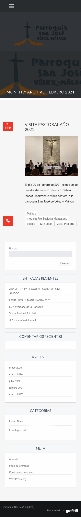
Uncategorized (17, 430)
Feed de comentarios (21, 472)
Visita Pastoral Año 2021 (23, 313)
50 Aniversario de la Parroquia (26, 307)
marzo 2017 (16, 394)
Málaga (31, 213)
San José (46, 224)
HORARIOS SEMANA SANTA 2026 (29, 300)
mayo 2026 (15, 367)
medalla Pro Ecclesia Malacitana (47, 218)
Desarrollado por (56, 510)
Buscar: (13, 248)
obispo (31, 224)
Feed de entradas (19, 466)
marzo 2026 (16, 374)
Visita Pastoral (65, 224)
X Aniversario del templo (23, 320)
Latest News (16, 421)
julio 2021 (14, 381)
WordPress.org (17, 479)
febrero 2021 (16, 387)
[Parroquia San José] (40, 31)
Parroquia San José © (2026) (18, 507)
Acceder (14, 459)
